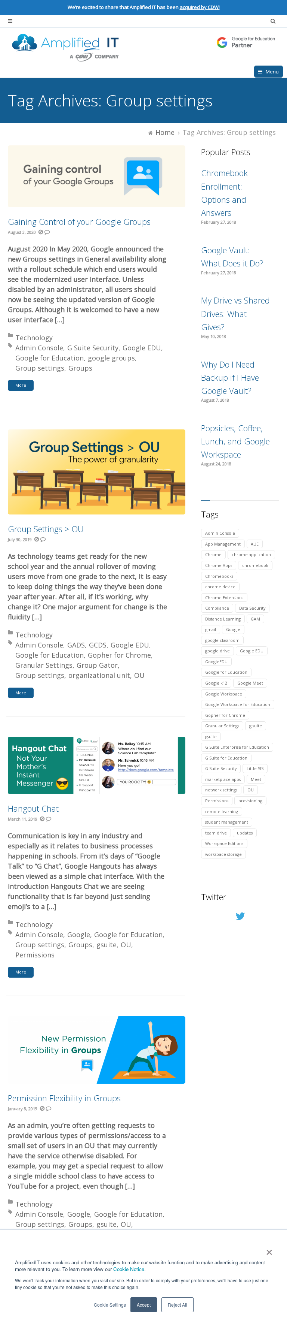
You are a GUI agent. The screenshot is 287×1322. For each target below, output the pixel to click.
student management (226, 822)
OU (139, 675)
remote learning (221, 811)
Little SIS (255, 768)
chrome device (220, 586)
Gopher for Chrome (119, 655)
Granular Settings (43, 665)
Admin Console (39, 347)
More (20, 385)
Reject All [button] (177, 1304)
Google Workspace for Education (237, 704)
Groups (80, 367)
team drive (216, 833)
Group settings (39, 367)
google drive (217, 651)
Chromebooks (219, 576)
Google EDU (142, 347)
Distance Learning (223, 619)
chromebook (255, 565)
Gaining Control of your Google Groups (79, 221)
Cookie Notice (128, 1269)
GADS (76, 644)
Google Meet (250, 683)
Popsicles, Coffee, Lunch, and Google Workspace (235, 441)
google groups (111, 357)
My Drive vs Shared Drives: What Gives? (235, 313)
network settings (221, 790)
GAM (255, 619)
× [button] (269, 1249)
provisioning (250, 800)
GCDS (98, 644)
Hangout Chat (33, 808)
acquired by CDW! (200, 7)
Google (78, 934)
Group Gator (97, 665)
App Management (223, 544)
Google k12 (216, 683)
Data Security (252, 608)
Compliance (217, 608)
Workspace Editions (224, 843)
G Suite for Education (226, 758)
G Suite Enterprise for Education (237, 747)
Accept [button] (144, 1304)
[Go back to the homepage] (143, 46)
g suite (255, 725)
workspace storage (223, 854)
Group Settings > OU (46, 528)
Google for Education (49, 357)
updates (245, 833)
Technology (34, 337)
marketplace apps (223, 779)
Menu (272, 71)
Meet (256, 779)
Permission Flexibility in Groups (64, 1098)
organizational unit (99, 675)
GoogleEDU (216, 661)
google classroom (222, 640)
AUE (255, 544)
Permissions (35, 954)
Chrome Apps (218, 565)
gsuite (106, 944)
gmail (210, 629)
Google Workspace (223, 694)
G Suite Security (92, 347)
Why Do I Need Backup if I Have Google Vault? (230, 377)
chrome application (251, 554)
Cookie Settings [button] (110, 1304)
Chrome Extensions (224, 597)
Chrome (213, 554)
